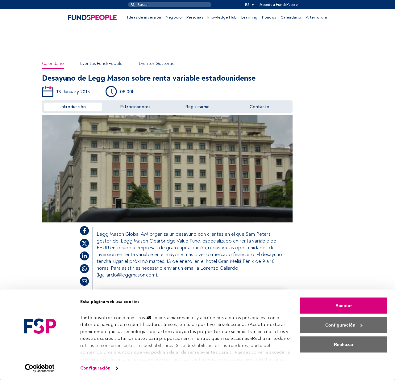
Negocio (174, 17)
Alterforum (316, 17)
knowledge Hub (222, 17)
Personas (194, 17)
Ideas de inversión (144, 17)
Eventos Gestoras (156, 63)
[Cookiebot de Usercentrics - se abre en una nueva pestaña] (40, 368)
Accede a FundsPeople (278, 4)
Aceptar (343, 305)
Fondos (269, 17)
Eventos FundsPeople (101, 63)
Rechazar (343, 344)
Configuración (95, 368)
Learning (249, 17)
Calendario (291, 17)
